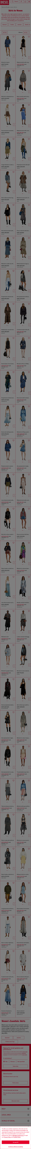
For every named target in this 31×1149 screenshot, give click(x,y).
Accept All (15, 1142)
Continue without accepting (15, 1146)
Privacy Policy (7, 1137)
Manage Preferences (18, 1135)
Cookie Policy (17, 1137)
